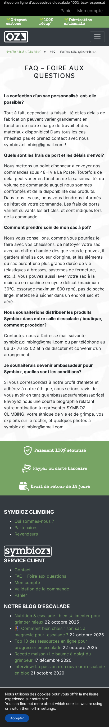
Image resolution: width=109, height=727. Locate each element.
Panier (67, 10)
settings (48, 708)
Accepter (17, 718)
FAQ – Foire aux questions (40, 576)
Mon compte (90, 10)
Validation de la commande (42, 588)
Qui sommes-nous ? (34, 521)
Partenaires (26, 527)
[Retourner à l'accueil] (16, 36)
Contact (23, 569)
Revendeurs (26, 534)
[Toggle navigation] (97, 36)
